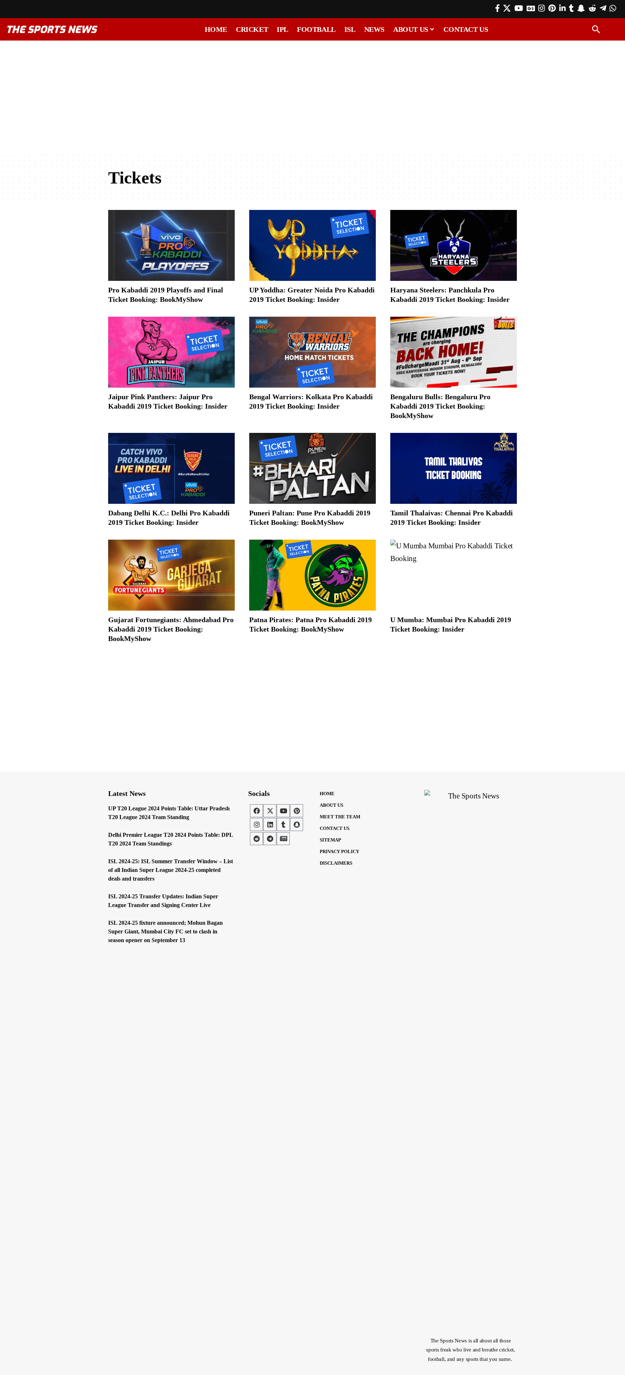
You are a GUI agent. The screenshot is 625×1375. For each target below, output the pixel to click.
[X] (507, 8)
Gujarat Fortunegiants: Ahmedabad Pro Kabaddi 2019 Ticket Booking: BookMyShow (171, 629)
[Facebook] (497, 8)
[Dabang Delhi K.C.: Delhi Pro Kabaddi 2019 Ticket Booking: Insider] (171, 468)
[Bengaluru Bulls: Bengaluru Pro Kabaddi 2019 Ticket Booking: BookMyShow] (453, 352)
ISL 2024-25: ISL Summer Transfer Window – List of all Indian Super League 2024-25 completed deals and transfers (170, 870)
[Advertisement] (312, 96)
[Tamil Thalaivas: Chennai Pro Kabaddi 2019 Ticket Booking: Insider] (453, 468)
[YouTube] (519, 8)
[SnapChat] (581, 8)
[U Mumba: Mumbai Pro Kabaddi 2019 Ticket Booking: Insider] (453, 575)
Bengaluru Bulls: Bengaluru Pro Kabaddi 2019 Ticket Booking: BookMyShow (440, 406)
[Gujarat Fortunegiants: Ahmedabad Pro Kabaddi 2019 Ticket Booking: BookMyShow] (171, 575)
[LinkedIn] (562, 8)
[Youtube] (283, 810)
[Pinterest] (552, 8)
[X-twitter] (269, 810)
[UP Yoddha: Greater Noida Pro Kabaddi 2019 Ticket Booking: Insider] (312, 245)
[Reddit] (592, 8)
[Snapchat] (296, 824)
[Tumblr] (571, 8)
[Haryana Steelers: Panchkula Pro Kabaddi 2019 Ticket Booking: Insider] (453, 245)
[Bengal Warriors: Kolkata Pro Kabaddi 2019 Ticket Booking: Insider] (312, 352)
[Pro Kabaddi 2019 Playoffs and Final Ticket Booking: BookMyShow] (171, 245)
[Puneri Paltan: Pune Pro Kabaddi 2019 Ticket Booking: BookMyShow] (312, 468)
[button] (596, 29)
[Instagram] (541, 8)
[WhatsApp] (613, 8)
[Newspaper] (283, 838)
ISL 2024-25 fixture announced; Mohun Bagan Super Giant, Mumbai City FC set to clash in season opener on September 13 (165, 931)
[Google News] (531, 8)
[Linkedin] (269, 824)
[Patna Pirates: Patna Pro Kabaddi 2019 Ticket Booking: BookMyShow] (312, 575)
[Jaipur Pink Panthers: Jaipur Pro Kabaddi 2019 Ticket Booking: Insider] (171, 352)
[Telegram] (603, 8)
